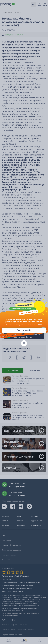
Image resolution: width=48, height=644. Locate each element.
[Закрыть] (24, 343)
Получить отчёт (24, 330)
